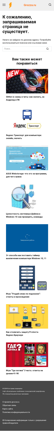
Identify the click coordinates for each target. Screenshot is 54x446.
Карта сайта (8, 409)
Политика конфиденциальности (16, 412)
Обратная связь (9, 405)
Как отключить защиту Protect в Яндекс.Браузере (22, 333)
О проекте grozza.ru (11, 402)
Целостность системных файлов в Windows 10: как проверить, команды (24, 215)
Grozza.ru (30, 5)
